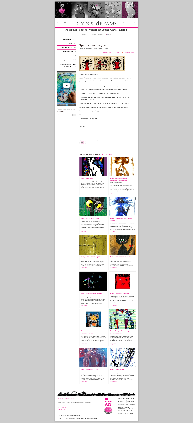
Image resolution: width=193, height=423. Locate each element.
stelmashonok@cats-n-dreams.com (66, 409)
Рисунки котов (96, 39)
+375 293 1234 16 (62, 407)
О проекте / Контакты (96, 34)
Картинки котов (68, 48)
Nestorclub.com (76, 415)
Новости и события (69, 39)
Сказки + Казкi (69, 56)
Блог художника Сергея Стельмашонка (68, 65)
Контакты (72, 398)
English (109, 34)
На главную (84, 34)
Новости (66, 398)
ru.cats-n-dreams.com (63, 412)
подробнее (84, 193)
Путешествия (69, 60)
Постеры (71, 43)
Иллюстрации (69, 52)
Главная (81, 39)
